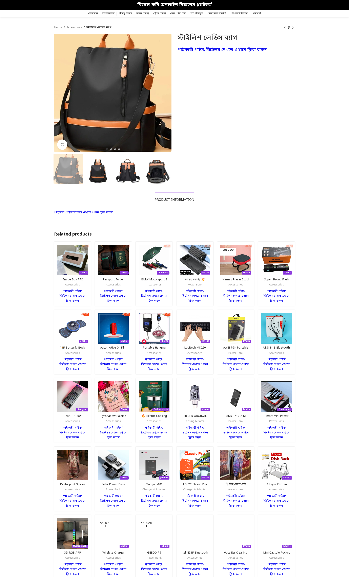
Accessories (74, 28)
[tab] (174, 198)
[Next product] (293, 28)
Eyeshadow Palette (113, 416)
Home (58, 28)
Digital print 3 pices (72, 484)
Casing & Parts (195, 421)
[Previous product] (285, 28)
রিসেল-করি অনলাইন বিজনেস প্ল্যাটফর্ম (174, 5)
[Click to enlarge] (62, 144)
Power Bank (195, 284)
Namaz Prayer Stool (235, 280)
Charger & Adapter (154, 489)
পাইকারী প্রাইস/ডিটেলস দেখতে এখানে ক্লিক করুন (222, 50)
